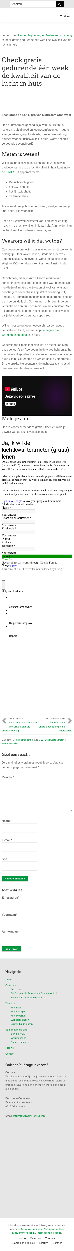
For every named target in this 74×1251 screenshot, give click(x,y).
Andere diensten (20, 1042)
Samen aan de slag (16, 1029)
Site (4, 859)
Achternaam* (11, 931)
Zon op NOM (18, 1033)
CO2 (41, 740)
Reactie (8, 777)
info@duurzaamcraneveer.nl (29, 1115)
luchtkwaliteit (51, 740)
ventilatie (13, 743)
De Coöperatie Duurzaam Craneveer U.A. (34, 993)
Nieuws (9, 1047)
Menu (67, 16)
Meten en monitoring (23, 740)
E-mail (7, 840)
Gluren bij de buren (22, 1023)
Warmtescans (18, 1037)
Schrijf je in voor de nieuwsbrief (28, 997)
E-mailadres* (10, 897)
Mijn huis (16, 1007)
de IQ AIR (8, 172)
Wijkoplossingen (20, 1019)
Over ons (10, 985)
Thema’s (10, 1003)
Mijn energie (18, 1011)
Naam (6, 820)
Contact (9, 1053)
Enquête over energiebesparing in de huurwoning (55, 726)
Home (8, 979)
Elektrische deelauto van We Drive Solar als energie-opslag (19, 726)
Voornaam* (9, 914)
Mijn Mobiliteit (18, 1015)
